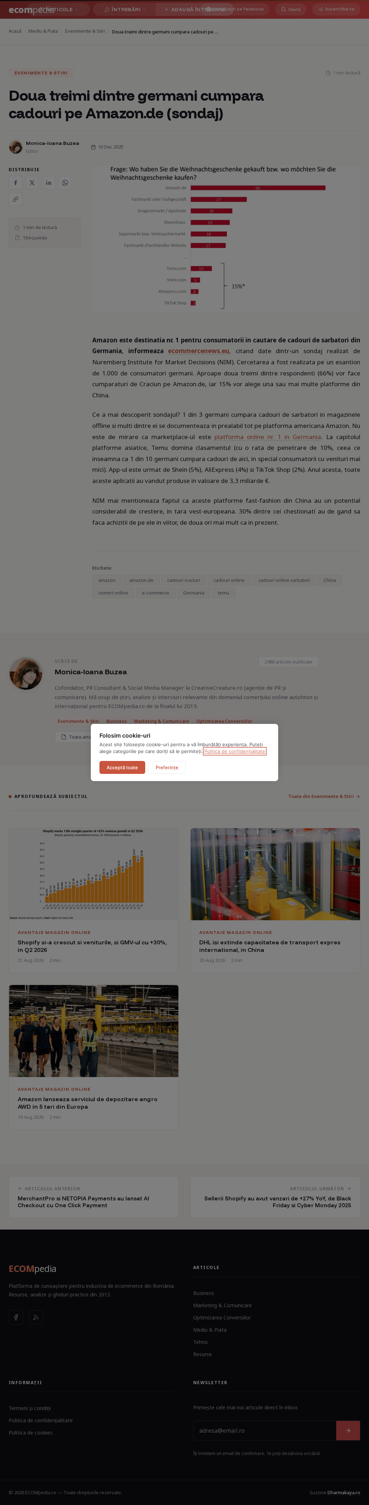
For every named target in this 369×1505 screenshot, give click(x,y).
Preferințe (167, 767)
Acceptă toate (122, 767)
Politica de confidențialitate (234, 751)
